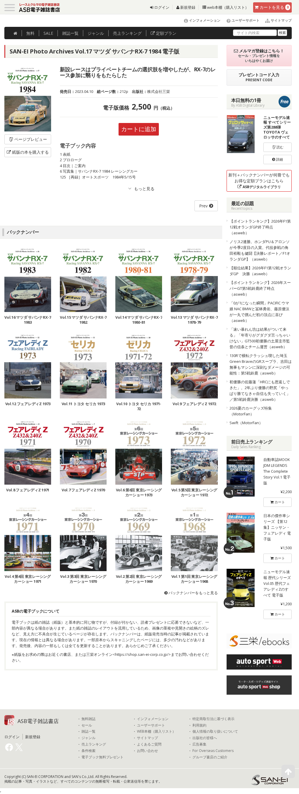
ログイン (161, 7)
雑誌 (70, 33)
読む (280, 147)
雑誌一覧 (88, 731)
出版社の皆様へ (204, 738)
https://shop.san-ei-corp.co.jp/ (141, 654)
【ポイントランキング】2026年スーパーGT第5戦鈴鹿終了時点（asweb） (260, 288)
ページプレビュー (30, 139)
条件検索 (88, 750)
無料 (30, 33)
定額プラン (165, 33)
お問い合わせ (147, 750)
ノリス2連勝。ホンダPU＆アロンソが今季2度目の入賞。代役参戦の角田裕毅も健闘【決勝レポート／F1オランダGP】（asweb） (260, 250)
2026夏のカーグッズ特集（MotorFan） (251, 411)
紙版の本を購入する (30, 152)
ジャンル (96, 33)
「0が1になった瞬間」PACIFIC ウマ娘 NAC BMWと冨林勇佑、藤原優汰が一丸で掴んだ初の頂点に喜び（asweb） (259, 311)
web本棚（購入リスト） (227, 7)
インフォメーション (204, 20)
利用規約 (199, 725)
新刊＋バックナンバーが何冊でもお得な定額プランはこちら (259, 180)
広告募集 (199, 744)
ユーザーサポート (245, 20)
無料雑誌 (88, 719)
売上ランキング (93, 744)
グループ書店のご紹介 (209, 757)
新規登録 (187, 7)
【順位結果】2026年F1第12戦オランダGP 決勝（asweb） (260, 270)
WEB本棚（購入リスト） (156, 731)
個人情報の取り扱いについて (215, 731)
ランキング (127, 33)
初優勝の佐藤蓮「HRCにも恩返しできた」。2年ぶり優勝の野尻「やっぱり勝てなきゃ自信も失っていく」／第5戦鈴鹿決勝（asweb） (260, 390)
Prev (203, 206)
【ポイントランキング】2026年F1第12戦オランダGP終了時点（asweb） (260, 227)
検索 (282, 32)
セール (86, 725)
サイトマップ (281, 20)
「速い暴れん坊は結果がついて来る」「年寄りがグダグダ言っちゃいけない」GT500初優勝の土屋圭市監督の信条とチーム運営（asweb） (260, 338)
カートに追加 (138, 129)
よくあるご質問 (149, 744)
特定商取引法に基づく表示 (213, 719)
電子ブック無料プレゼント (102, 757)
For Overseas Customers (213, 750)
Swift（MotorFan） (246, 422)
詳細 (279, 159)
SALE (48, 33)
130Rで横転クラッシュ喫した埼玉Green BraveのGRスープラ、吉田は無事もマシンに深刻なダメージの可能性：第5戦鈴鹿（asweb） (261, 364)
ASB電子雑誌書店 (38, 720)
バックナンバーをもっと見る (193, 592)
